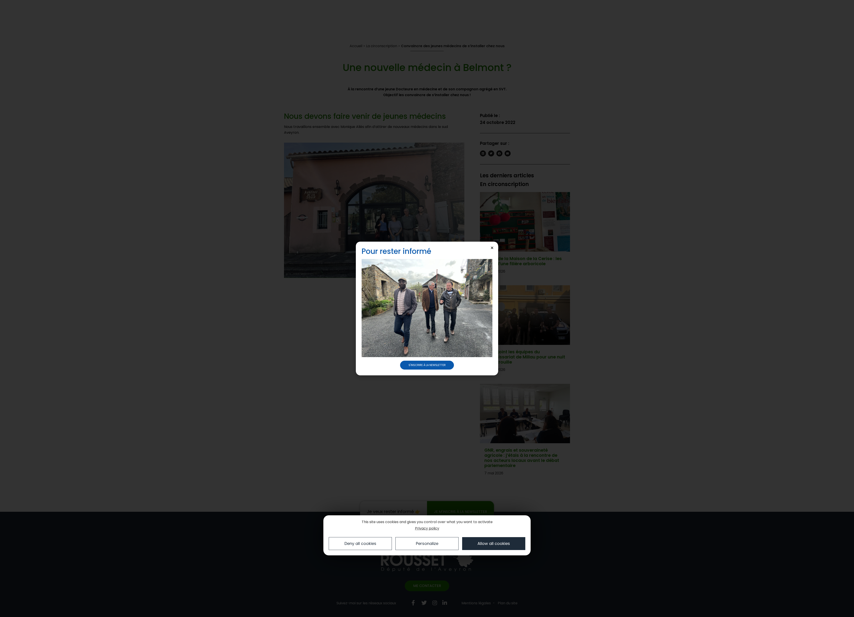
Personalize (427, 543)
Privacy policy (427, 528)
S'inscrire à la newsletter (427, 365)
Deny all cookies (360, 543)
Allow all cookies (493, 543)
